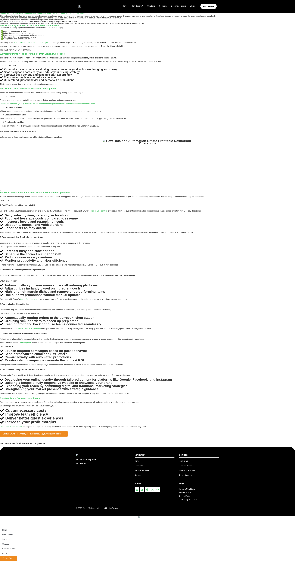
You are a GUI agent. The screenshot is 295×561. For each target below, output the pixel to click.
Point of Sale (184, 461)
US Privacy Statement (188, 500)
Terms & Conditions (187, 489)
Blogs (192, 6)
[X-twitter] (152, 489)
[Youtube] (157, 489)
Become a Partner (178, 6)
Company (163, 6)
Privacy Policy (185, 492)
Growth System (185, 466)
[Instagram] (142, 489)
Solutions (151, 6)
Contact (138, 475)
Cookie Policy (184, 496)
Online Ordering (185, 475)
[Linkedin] (137, 489)
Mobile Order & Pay (187, 470)
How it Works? (137, 6)
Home (124, 6)
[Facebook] (147, 489)
